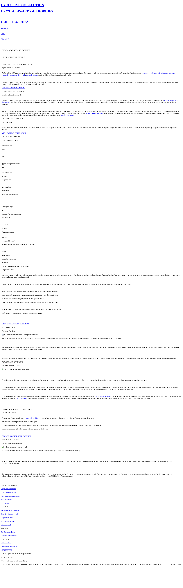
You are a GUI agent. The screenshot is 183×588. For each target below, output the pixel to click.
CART (3, 34)
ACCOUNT (5, 39)
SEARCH (4, 28)
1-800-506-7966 (6, 550)
